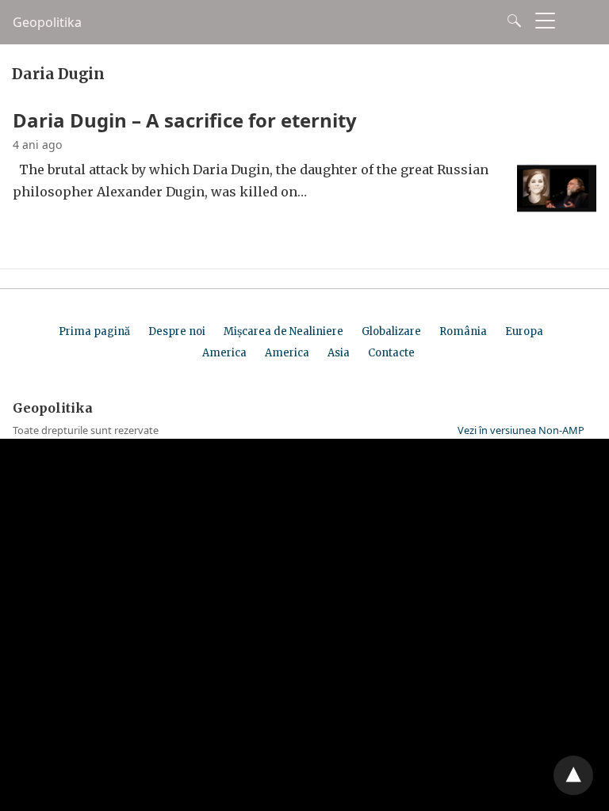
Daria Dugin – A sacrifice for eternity (185, 120)
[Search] (510, 20)
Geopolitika (47, 22)
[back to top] (573, 775)
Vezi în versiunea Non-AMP (521, 430)
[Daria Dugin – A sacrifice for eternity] (556, 213)
